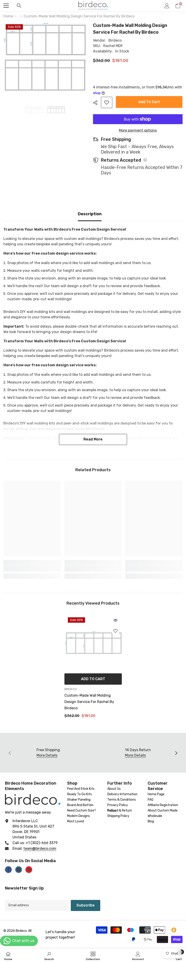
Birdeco (115, 40)
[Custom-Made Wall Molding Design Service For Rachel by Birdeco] (93, 642)
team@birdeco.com (39, 848)
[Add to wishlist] (106, 102)
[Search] (19, 5)
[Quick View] (115, 620)
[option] (33, 110)
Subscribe (85, 905)
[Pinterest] (28, 869)
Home (8, 16)
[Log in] (166, 5)
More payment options (138, 130)
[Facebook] (8, 869)
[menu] (6, 5)
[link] (32, 568)
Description (90, 213)
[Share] (97, 102)
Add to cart (148, 102)
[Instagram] (18, 869)
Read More (93, 439)
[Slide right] (176, 752)
